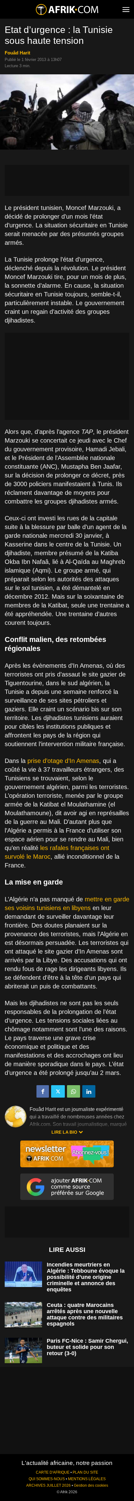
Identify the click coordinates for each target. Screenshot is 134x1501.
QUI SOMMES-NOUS (47, 1479)
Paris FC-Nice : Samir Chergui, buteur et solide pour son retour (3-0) (87, 1347)
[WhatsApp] (73, 1091)
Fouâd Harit (17, 52)
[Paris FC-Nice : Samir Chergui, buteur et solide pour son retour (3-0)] (23, 1351)
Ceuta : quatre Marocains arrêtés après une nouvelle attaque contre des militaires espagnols (85, 1314)
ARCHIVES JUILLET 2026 (48, 1485)
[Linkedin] (88, 1091)
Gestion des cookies (91, 1485)
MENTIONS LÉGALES (87, 1479)
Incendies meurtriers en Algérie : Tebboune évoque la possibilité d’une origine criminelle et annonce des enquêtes (86, 1277)
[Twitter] (58, 1091)
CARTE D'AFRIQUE (52, 1472)
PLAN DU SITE (85, 1472)
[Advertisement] (67, 180)
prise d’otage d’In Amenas (63, 760)
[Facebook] (42, 1091)
